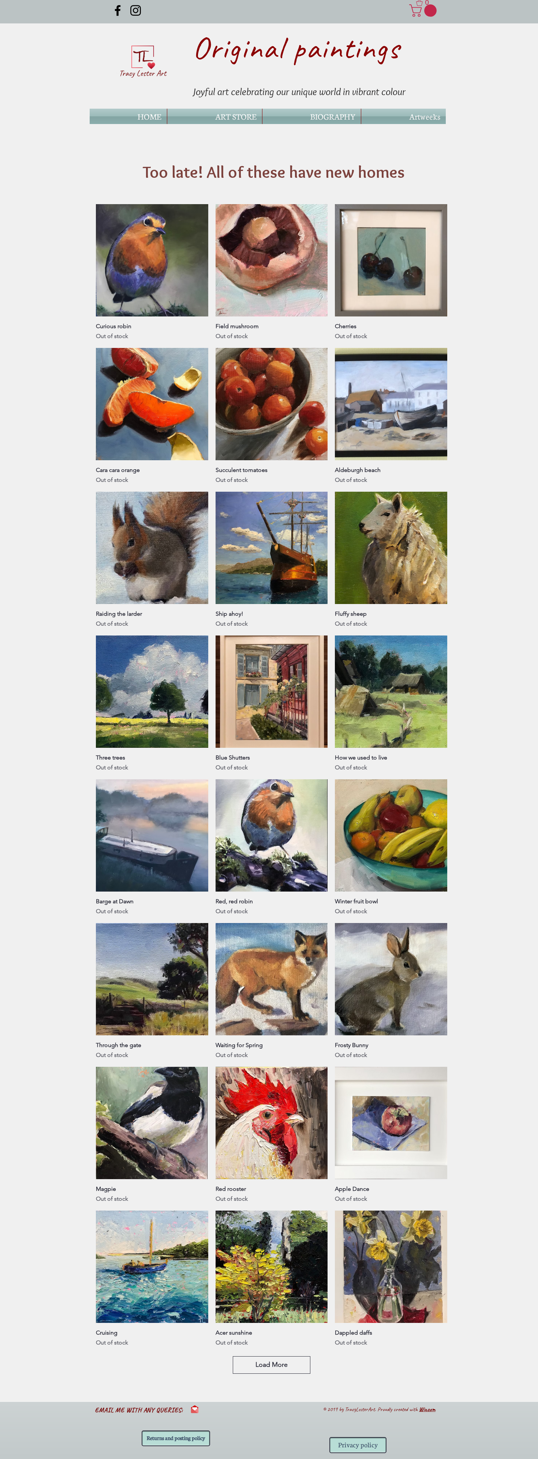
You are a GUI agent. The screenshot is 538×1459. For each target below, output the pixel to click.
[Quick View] (152, 260)
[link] (424, 10)
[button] (425, 3)
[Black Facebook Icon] (118, 10)
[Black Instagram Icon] (135, 10)
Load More (271, 1365)
